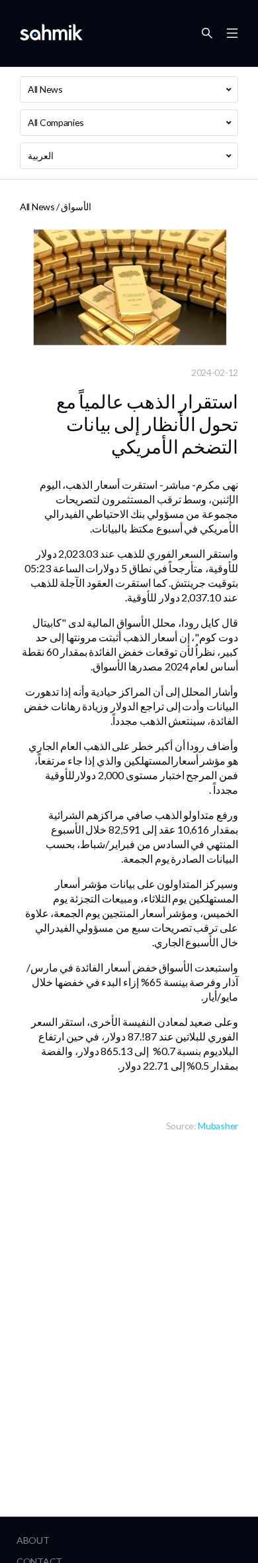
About (33, 1540)
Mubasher (218, 1125)
